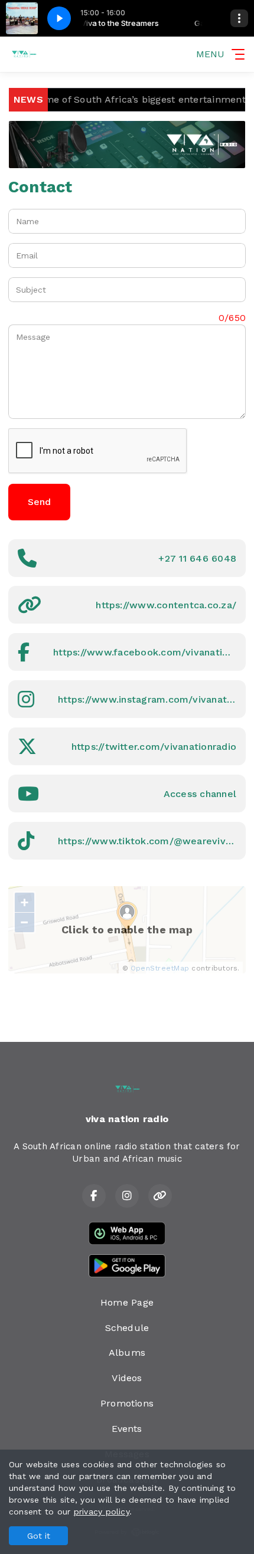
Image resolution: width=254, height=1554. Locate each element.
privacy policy (101, 1511)
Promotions (127, 1403)
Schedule (127, 1327)
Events (127, 1428)
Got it (38, 1535)
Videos (127, 1377)
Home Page (127, 1302)
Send (39, 501)
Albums (127, 1352)
